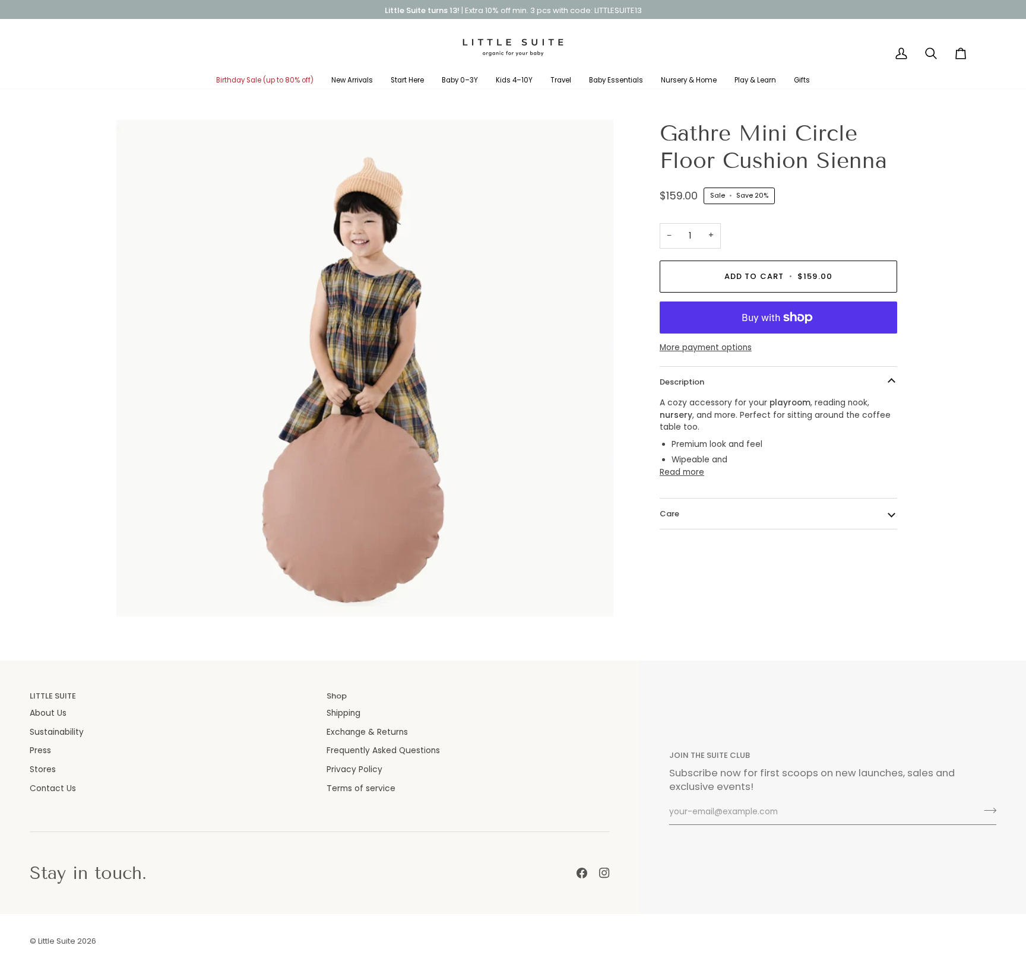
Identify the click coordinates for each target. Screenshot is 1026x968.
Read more (682, 472)
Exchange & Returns (367, 732)
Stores (43, 769)
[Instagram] (604, 873)
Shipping (343, 713)
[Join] (986, 810)
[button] (264, 80)
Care (669, 513)
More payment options (706, 347)
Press (40, 750)
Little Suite (56, 941)
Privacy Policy (354, 769)
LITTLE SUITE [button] (53, 696)
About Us (48, 713)
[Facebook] (582, 873)
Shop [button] (337, 696)
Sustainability (57, 732)
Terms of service (361, 788)
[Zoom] (134, 598)
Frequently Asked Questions (383, 750)
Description (682, 382)
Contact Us (53, 788)
